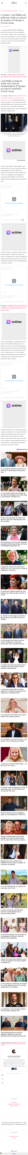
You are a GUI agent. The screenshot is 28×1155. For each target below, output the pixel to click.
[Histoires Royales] (14, 2)
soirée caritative (21, 1043)
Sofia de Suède (13, 1043)
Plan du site (14, 1102)
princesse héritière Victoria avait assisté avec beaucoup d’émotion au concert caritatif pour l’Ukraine (13, 98)
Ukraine (3, 1045)
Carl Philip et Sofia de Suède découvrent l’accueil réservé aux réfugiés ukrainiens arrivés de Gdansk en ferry (14, 308)
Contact (14, 1138)
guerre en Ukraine (5, 1043)
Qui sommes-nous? (14, 1136)
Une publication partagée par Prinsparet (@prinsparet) (15, 301)
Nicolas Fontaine (6, 26)
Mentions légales (14, 1106)
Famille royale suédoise (11, 10)
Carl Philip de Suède (16, 1042)
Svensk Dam (16, 352)
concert (23, 1042)
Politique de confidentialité (14, 1104)
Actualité (3, 10)
